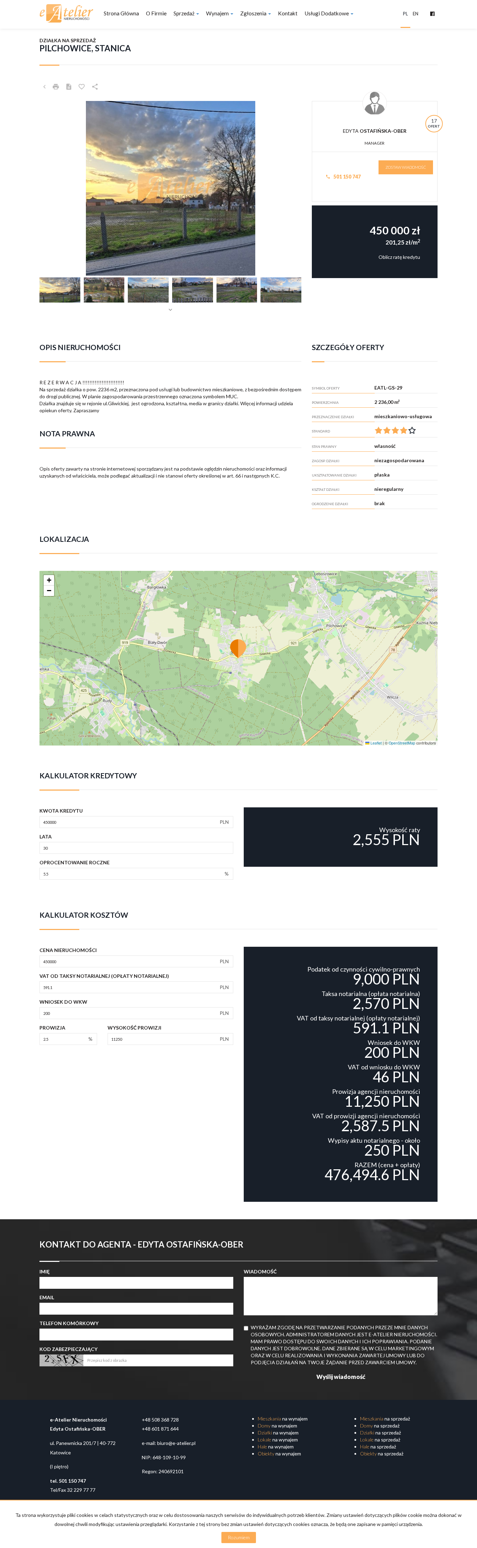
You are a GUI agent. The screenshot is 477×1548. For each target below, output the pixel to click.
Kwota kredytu (61, 811)
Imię (44, 1271)
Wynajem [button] (218, 13)
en (415, 13)
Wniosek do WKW (63, 1002)
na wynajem (283, 1419)
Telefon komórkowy (68, 1323)
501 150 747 (346, 177)
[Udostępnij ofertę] (95, 86)
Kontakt (288, 13)
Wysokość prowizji (134, 1028)
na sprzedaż (385, 1419)
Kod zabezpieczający (68, 1349)
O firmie (156, 13)
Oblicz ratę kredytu (399, 257)
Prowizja (52, 1028)
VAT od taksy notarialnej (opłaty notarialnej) (104, 976)
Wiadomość (260, 1271)
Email (46, 1297)
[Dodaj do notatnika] (82, 86)
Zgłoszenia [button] (253, 13)
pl (405, 13)
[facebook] (432, 14)
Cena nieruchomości (68, 950)
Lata (45, 837)
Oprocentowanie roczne (74, 862)
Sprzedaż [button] (185, 13)
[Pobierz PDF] (69, 86)
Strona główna (121, 13)
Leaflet (375, 743)
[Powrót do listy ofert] (44, 86)
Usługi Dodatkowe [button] (327, 13)
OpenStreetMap (402, 743)
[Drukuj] (56, 86)
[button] (238, 648)
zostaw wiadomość (406, 167)
